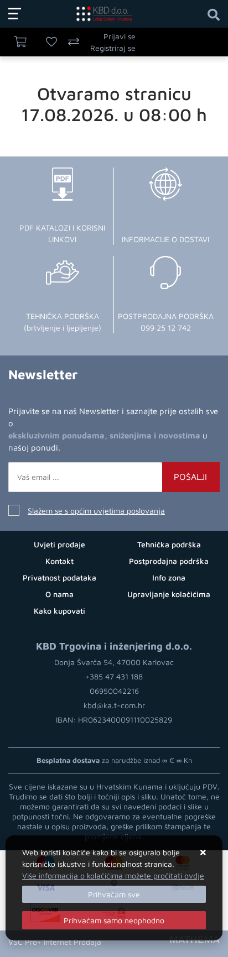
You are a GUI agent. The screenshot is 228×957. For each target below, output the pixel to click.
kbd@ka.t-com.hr (114, 705)
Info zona (168, 577)
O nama (59, 594)
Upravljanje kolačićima (168, 594)
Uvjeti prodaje (59, 544)
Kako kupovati (59, 610)
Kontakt (59, 561)
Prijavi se (119, 36)
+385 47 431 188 (114, 676)
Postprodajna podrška (169, 561)
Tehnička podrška (169, 544)
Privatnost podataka (59, 577)
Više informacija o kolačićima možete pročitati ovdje (113, 875)
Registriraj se (113, 48)
